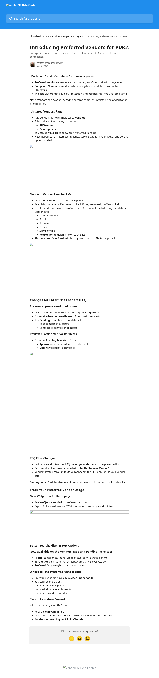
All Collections (37, 36)
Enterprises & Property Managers (65, 36)
